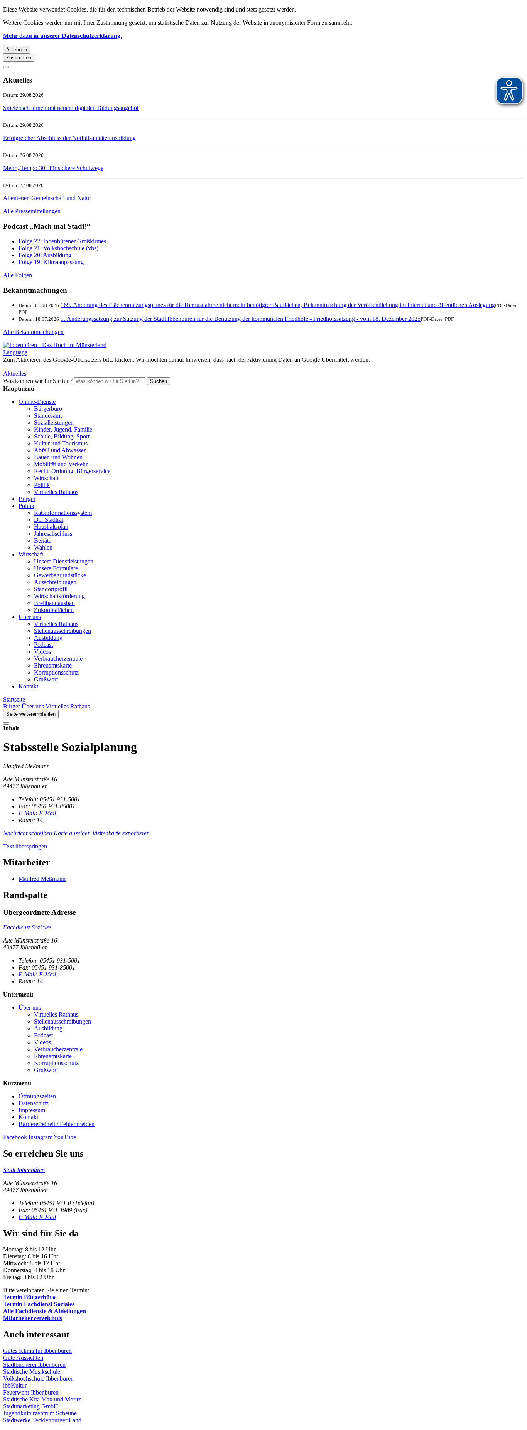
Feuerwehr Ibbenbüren (31, 1392)
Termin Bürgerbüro (29, 1297)
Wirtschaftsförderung (59, 596)
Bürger (27, 499)
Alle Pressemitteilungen (32, 211)
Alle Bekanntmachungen (33, 332)
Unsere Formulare (56, 568)
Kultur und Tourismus (61, 443)
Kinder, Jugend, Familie (63, 429)
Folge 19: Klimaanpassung (51, 262)
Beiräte (42, 540)
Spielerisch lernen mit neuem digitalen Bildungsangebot (71, 108)
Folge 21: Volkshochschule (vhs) (58, 248)
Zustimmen (18, 58)
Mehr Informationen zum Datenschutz (49, 366)
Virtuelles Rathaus (56, 492)
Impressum (32, 1110)
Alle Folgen (17, 275)
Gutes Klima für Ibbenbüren (37, 1350)
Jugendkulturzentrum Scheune (40, 1413)
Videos (42, 651)
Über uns (30, 617)
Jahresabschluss (53, 533)
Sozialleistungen (54, 422)
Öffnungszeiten (37, 1096)
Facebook (15, 1137)
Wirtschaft (46, 478)
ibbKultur (15, 1385)
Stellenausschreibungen (62, 630)
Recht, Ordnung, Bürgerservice (72, 471)
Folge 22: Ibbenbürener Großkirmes (62, 241)
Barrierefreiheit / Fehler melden (57, 1124)
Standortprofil (51, 589)
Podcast (43, 644)
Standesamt (48, 415)
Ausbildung (48, 637)
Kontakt (28, 686)
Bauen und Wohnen (58, 457)
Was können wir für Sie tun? (38, 381)
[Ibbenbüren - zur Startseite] (54, 345)
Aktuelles (14, 373)
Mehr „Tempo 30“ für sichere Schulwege (53, 168)
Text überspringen (25, 846)
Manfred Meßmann (42, 878)
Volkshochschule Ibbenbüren (38, 1378)
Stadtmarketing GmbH (30, 1406)
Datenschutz (34, 1103)
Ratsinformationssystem (63, 512)
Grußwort (46, 679)
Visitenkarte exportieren (121, 833)
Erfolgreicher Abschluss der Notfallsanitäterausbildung (69, 138)
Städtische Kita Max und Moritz (42, 1399)
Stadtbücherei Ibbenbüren (34, 1364)
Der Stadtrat (48, 519)
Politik (42, 485)
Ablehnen (16, 49)
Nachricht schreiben (27, 833)
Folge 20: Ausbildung (45, 255)
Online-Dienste (37, 401)
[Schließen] (6, 67)
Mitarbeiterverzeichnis (32, 1318)
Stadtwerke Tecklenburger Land (42, 1420)
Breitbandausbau (54, 603)
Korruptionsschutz (56, 672)
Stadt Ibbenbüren (24, 1170)
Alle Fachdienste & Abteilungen (44, 1311)
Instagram (40, 1137)
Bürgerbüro (48, 408)
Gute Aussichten (23, 1357)
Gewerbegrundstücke (60, 575)
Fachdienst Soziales (27, 927)
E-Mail (37, 813)
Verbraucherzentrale (58, 658)
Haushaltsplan (51, 526)
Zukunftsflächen (54, 610)
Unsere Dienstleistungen (63, 561)
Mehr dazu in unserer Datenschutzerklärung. (62, 35)
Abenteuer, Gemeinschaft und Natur (47, 198)
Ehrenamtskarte (53, 665)
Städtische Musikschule (31, 1371)
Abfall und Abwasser (60, 450)
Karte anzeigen (72, 833)
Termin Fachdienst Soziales (38, 1304)
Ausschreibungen (55, 582)
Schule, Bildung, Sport (62, 436)
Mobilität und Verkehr (61, 464)
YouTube (65, 1137)
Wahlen (43, 547)
